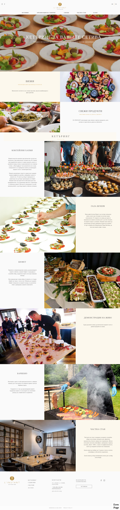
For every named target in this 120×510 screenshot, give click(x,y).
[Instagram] (2, 4)
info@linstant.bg (56, 488)
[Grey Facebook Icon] (101, 480)
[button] (84, 486)
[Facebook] (4, 4)
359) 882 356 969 (58, 487)
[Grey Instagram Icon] (104, 480)
